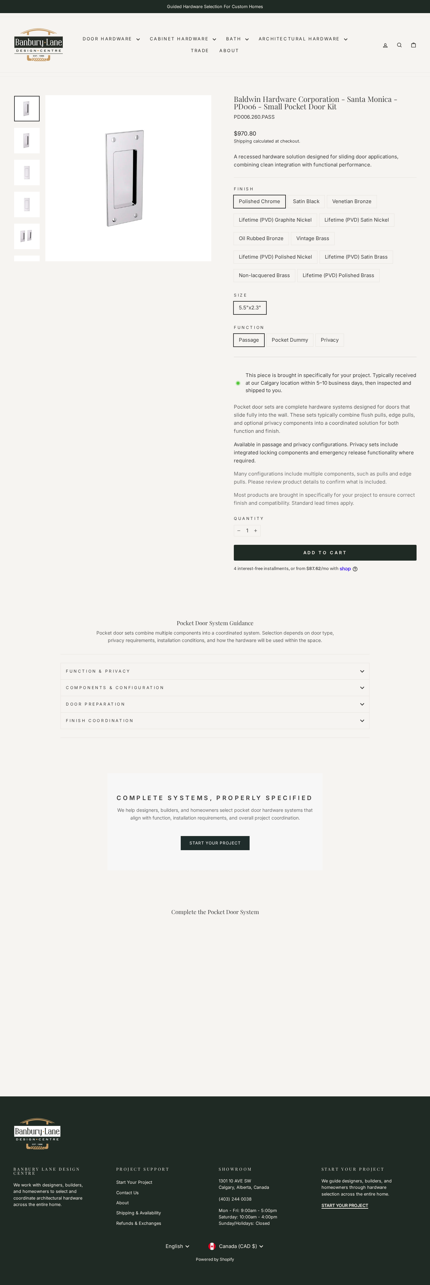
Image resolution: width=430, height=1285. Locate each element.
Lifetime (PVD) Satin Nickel (357, 220)
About (229, 50)
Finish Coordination (100, 720)
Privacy (330, 340)
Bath (235, 38)
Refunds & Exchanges (138, 1223)
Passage (249, 340)
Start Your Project (134, 1182)
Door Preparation (96, 704)
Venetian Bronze (352, 201)
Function (249, 327)
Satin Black (306, 201)
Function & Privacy (98, 671)
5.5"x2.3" (250, 307)
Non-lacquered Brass (264, 275)
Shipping (243, 141)
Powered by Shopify (215, 1259)
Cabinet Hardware (180, 38)
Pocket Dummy (290, 340)
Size (240, 295)
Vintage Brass (312, 238)
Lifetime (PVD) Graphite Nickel (275, 220)
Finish (244, 188)
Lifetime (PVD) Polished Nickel (275, 257)
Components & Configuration (115, 687)
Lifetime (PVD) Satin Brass (356, 257)
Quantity (249, 518)
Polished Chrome (259, 201)
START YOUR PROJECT (215, 842)
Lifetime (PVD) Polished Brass (338, 275)
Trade (200, 50)
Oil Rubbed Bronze (261, 238)
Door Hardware (108, 38)
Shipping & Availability (138, 1212)
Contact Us (127, 1192)
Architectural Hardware (300, 38)
